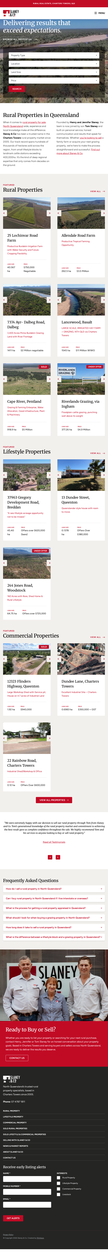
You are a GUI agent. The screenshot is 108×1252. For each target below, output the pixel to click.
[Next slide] (58, 857)
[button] (4, 213)
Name (6, 1173)
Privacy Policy (8, 1235)
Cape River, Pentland (24, 401)
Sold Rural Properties (15, 1128)
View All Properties (52, 800)
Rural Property (11, 1111)
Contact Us (9, 1158)
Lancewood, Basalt (77, 322)
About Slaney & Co (13, 1152)
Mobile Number (12, 1186)
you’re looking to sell (91, 137)
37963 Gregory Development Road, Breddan (23, 502)
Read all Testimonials (54, 850)
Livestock (66, 1194)
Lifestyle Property (13, 1117)
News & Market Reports (15, 1146)
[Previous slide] (50, 857)
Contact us (16, 1058)
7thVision (40, 1238)
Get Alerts (13, 1218)
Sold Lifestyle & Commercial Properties (24, 1134)
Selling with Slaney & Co (16, 1140)
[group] (27, 213)
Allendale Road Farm (78, 235)
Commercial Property (15, 1122)
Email (6, 1199)
